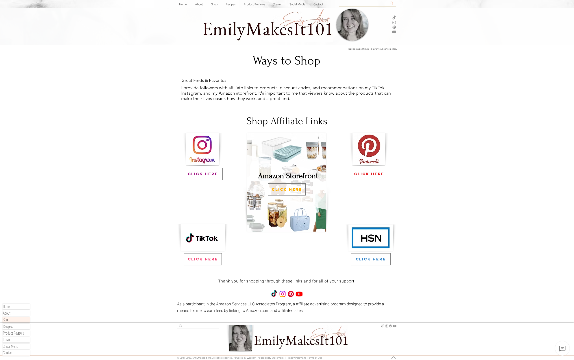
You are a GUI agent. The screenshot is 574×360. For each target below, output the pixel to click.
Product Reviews (13, 333)
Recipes (8, 326)
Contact (7, 353)
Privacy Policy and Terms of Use (304, 358)
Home (6, 306)
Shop (6, 319)
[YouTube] (394, 32)
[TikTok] (394, 18)
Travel (6, 339)
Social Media (10, 346)
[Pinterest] (394, 27)
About (6, 313)
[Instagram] (394, 22)
